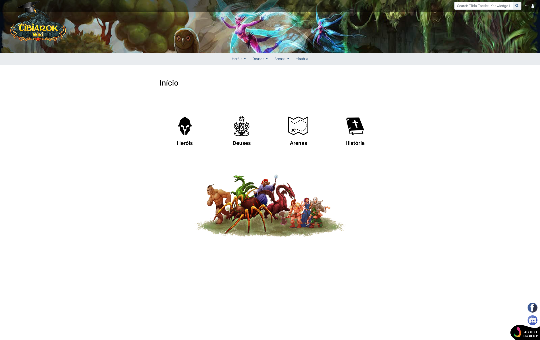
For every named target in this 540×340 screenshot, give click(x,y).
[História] (355, 120)
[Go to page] (517, 6)
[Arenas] (298, 120)
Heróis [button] (237, 59)
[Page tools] (528, 6)
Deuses (242, 143)
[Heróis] (185, 120)
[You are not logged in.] (534, 6)
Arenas (298, 143)
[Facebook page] (532, 308)
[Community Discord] (532, 320)
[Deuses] (241, 120)
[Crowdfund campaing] (519, 329)
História (302, 59)
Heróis (185, 143)
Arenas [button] (280, 59)
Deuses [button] (258, 59)
